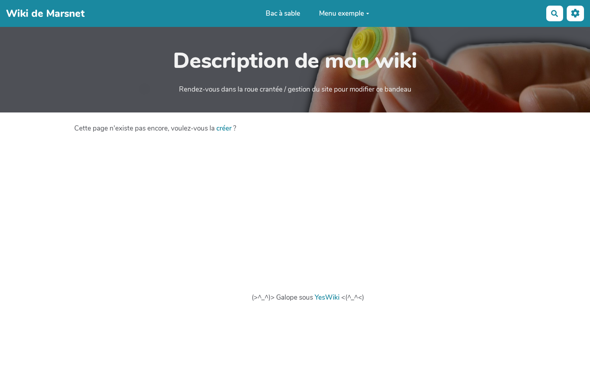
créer (224, 128)
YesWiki (327, 297)
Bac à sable (283, 13)
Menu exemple (341, 13)
